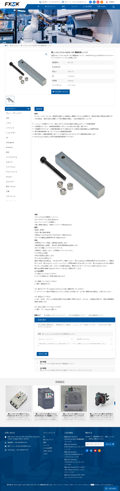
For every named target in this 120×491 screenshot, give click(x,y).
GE (7, 137)
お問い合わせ (101, 6)
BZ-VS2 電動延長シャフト (77, 315)
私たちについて (50, 6)
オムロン (9, 176)
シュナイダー (11, 132)
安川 (7, 152)
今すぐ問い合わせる (61, 92)
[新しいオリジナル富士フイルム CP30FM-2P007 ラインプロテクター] (74, 398)
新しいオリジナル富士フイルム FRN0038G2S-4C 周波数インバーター (46, 415)
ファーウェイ (11, 167)
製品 (63, 6)
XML (71, 485)
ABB (7, 118)
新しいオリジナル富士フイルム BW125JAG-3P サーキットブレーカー (18, 415)
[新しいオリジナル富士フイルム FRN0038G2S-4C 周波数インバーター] (46, 398)
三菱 (7, 191)
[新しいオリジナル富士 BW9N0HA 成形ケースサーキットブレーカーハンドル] (101, 398)
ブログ (45, 454)
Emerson (9, 147)
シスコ (8, 123)
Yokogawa (10, 142)
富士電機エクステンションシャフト (54, 315)
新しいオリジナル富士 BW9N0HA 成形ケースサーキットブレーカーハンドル (101, 415)
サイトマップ (58, 485)
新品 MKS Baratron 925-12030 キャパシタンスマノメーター (74, 476)
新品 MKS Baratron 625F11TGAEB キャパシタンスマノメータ (74, 446)
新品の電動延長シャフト (96, 315)
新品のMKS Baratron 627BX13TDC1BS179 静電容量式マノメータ (74, 439)
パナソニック (11, 196)
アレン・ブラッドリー (14, 113)
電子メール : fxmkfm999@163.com (75, 2)
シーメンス (10, 128)
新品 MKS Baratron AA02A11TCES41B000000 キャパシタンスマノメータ (73, 454)
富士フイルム (14, 45)
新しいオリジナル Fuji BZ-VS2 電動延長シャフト (58, 334)
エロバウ (9, 162)
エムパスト (10, 181)
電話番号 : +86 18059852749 (51, 2)
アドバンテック (11, 172)
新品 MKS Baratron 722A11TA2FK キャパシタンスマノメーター (74, 462)
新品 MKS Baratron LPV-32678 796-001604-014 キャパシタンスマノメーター (74, 469)
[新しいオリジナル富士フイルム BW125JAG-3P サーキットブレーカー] (19, 398)
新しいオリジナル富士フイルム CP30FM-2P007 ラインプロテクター (74, 415)
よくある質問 (87, 6)
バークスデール (11, 157)
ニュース (74, 6)
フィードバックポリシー (82, 485)
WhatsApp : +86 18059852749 (18, 450)
